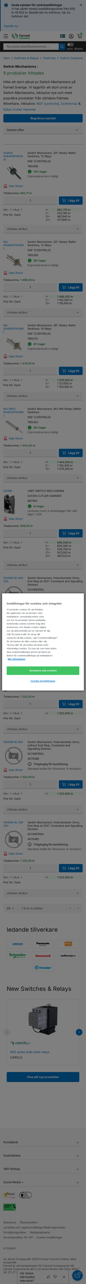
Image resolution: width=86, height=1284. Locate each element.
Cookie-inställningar (43, 681)
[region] (43, 642)
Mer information (16, 659)
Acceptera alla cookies (43, 670)
